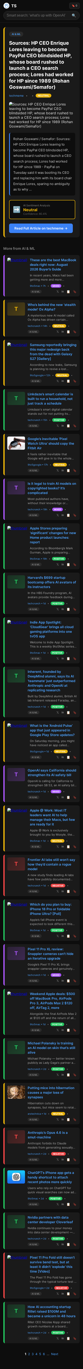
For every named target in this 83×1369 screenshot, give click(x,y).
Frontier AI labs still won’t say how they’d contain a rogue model (51, 864)
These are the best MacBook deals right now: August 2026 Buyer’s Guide (53, 264)
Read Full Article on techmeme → (41, 228)
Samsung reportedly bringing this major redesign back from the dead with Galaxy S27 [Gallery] (53, 352)
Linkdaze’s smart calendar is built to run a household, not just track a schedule (50, 398)
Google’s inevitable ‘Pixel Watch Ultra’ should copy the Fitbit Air (51, 443)
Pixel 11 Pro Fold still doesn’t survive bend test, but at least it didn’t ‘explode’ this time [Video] (52, 1264)
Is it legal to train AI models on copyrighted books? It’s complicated (52, 488)
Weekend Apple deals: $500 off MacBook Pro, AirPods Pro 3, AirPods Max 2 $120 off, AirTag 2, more (52, 1001)
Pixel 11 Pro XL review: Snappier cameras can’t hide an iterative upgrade (50, 953)
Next (54, 1354)
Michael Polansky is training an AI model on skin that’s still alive (51, 1047)
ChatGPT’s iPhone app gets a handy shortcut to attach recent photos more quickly (51, 1177)
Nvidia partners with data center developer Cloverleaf (50, 1219)
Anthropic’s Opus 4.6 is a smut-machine (48, 1134)
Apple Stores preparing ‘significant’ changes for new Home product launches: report (53, 535)
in (63, 291)
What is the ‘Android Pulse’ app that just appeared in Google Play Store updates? (52, 730)
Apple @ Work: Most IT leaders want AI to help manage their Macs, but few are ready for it (52, 817)
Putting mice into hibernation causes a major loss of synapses (51, 1092)
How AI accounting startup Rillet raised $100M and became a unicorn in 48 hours (51, 1311)
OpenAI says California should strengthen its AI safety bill (52, 772)
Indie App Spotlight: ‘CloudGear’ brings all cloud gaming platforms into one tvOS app (51, 629)
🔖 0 (74, 5)
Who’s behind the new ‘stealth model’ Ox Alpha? (52, 307)
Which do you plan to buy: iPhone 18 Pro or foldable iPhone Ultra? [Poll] (50, 909)
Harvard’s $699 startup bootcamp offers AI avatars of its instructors (52, 582)
